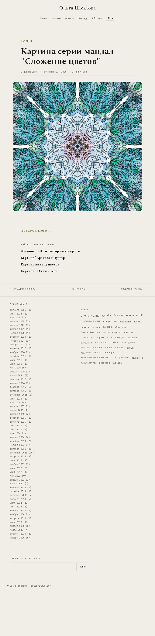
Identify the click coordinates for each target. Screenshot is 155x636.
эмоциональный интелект (95, 357)
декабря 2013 (18, 441)
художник (86, 352)
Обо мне (97, 18)
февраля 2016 (18, 379)
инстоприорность (91, 321)
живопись (132, 315)
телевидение (127, 342)
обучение (121, 327)
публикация (117, 337)
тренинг (85, 347)
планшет (117, 332)
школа (97, 352)
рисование (87, 342)
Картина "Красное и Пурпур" (43, 258)
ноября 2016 (17, 352)
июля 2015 (16, 398)
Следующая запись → (133, 288)
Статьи (114, 342)
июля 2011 (16, 502)
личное (85, 327)
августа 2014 (18, 421)
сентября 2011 (18, 495)
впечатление (90, 316)
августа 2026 (18, 309)
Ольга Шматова (77, 8)
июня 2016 (16, 363)
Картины (56, 18)
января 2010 (17, 537)
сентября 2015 (18, 394)
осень (106, 332)
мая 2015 (15, 402)
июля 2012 (16, 468)
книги (138, 321)
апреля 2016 (17, 371)
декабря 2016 (18, 348)
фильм (130, 347)
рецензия (132, 337)
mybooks (137, 357)
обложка (107, 327)
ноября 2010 (17, 514)
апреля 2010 (17, 526)
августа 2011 (18, 499)
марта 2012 (16, 483)
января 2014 (17, 437)
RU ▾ (110, 18)
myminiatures (89, 362)
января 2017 (17, 344)
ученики (97, 347)
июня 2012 (16, 472)
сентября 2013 (18, 452)
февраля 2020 (18, 336)
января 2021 (17, 329)
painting (104, 362)
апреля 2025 (17, 321)
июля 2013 (16, 460)
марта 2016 (16, 375)
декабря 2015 (18, 387)
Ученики (69, 18)
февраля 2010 (18, 533)
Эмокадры (108, 352)
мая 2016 (15, 367)
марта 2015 (16, 410)
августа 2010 (18, 518)
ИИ (141, 315)
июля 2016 (16, 360)
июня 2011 (16, 506)
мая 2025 (15, 317)
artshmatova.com (41, 585)
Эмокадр (83, 18)
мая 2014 (15, 433)
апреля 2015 (17, 406)
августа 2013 (18, 456)
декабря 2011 (18, 487)
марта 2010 (16, 529)
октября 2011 (18, 491)
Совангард (101, 342)
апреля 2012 (17, 479)
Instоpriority (121, 357)
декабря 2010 (18, 510)
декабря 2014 (18, 417)
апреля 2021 (17, 325)
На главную (78, 288)
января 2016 (17, 383)
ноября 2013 (17, 444)
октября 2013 (18, 448)
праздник (129, 332)
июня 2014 (16, 429)
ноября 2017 (17, 340)
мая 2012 (15, 475)
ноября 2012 (17, 464)
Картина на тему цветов (40, 264)
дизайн (106, 315)
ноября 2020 (17, 333)
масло (96, 327)
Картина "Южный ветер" (41, 271)
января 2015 (17, 414)
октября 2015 (18, 391)
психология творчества (94, 337)
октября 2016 (18, 356)
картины (125, 321)
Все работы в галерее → (35, 231)
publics (117, 362)
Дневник (118, 315)
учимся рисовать (114, 347)
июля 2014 (16, 425)
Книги (43, 18)
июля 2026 (16, 313)
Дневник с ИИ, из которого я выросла (51, 251)
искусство (110, 321)
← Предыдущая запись (22, 288)
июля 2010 (16, 522)
